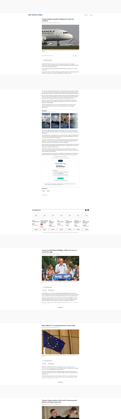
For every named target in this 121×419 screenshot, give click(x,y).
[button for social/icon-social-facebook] (76, 56)
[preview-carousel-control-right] (77, 121)
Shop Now (36, 229)
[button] (86, 15)
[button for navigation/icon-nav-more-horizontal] (78, 56)
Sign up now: (44, 22)
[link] (35, 15)
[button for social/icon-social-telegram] (73, 56)
